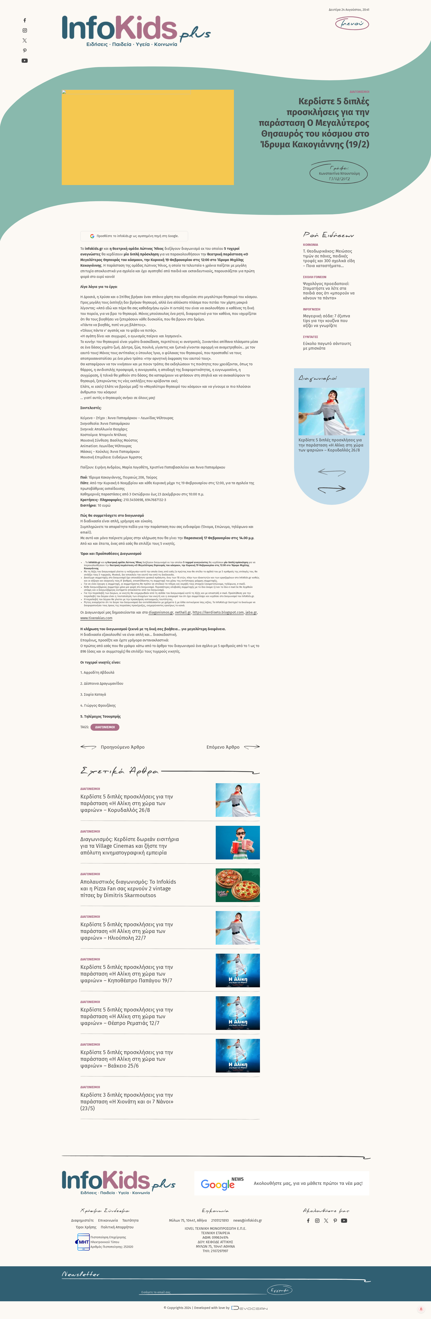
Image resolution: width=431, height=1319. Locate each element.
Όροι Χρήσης (86, 1227)
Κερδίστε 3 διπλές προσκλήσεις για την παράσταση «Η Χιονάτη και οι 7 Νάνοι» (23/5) (127, 1102)
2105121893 (220, 1220)
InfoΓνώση (311, 309)
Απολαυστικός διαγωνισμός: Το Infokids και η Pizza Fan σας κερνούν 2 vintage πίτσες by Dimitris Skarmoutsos (128, 888)
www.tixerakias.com (96, 618)
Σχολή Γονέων (314, 277)
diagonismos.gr (161, 612)
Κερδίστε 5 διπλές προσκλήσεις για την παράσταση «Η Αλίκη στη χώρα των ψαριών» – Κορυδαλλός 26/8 (126, 803)
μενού (352, 23)
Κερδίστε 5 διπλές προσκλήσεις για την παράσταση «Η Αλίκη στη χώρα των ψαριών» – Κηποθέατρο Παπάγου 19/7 (126, 974)
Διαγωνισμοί (359, 92)
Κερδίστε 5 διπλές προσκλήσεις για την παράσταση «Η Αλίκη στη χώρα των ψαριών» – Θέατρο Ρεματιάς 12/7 (126, 1016)
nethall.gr (183, 612)
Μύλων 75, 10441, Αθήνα (188, 1220)
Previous (331, 472)
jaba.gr (251, 612)
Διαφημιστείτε (82, 1220)
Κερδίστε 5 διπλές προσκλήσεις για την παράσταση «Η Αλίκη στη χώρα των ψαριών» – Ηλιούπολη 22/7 (126, 931)
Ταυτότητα (130, 1220)
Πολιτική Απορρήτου (117, 1227)
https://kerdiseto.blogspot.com (218, 612)
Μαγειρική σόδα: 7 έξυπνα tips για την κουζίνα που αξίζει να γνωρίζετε (326, 321)
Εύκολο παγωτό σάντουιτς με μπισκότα (327, 346)
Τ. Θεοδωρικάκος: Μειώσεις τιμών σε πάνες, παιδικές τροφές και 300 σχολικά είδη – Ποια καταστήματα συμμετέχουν (329, 258)
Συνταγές (310, 337)
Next (331, 489)
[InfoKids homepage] (137, 31)
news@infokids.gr (247, 1220)
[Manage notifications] (421, 1309)
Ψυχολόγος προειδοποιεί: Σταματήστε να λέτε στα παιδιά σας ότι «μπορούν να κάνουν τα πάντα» (329, 291)
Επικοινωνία (108, 1220)
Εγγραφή (279, 1290)
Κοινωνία (310, 245)
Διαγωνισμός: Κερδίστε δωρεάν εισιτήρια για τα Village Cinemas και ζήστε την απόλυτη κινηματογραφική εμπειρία (129, 846)
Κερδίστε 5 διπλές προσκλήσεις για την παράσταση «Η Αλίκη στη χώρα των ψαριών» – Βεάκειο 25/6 (126, 1059)
